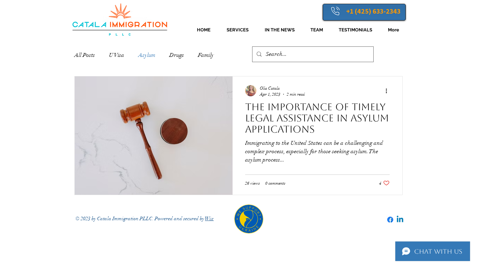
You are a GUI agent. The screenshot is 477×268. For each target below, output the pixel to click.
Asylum (146, 55)
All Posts (84, 55)
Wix (209, 219)
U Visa (116, 55)
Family (206, 55)
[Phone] (335, 11)
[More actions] (388, 91)
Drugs (176, 55)
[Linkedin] (400, 220)
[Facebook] (390, 220)
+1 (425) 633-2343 (373, 11)
